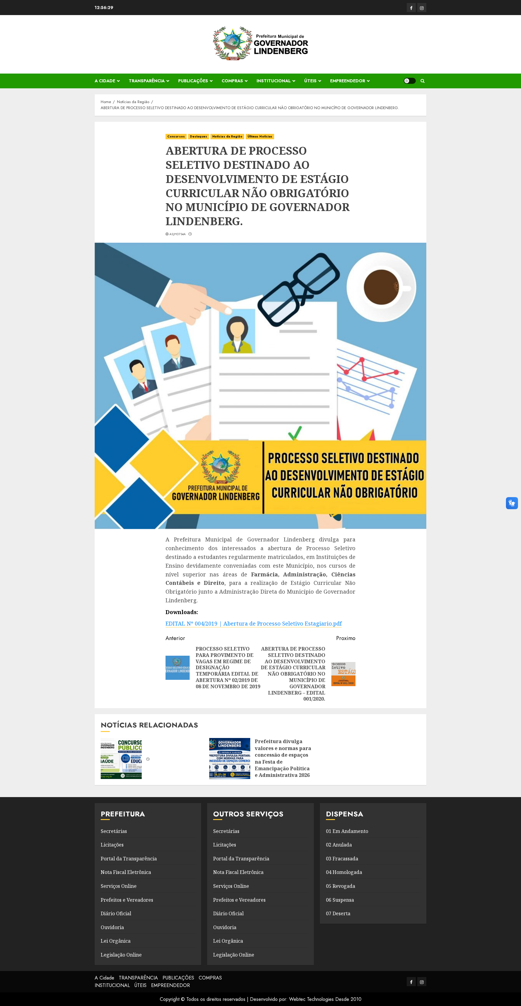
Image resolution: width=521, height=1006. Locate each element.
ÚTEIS (310, 81)
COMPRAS (232, 81)
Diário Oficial (116, 913)
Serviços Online (119, 886)
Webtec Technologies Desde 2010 (325, 999)
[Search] (422, 81)
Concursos (176, 136)
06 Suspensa (340, 900)
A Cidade (105, 81)
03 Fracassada (342, 858)
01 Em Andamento (347, 831)
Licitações (112, 844)
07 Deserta (338, 913)
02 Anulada (339, 844)
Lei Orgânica (116, 941)
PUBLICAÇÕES (193, 81)
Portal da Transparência (129, 858)
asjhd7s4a (177, 234)
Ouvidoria (112, 927)
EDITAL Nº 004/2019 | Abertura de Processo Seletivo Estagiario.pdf (254, 623)
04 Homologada (344, 872)
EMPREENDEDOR (347, 81)
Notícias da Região (227, 136)
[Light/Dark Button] (410, 81)
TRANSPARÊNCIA (147, 81)
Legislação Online (121, 954)
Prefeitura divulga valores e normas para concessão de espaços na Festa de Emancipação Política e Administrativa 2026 (283, 758)
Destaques (198, 136)
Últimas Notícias (260, 136)
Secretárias (114, 831)
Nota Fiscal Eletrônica (126, 872)
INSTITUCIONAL (274, 81)
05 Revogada (340, 886)
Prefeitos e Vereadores (127, 900)
